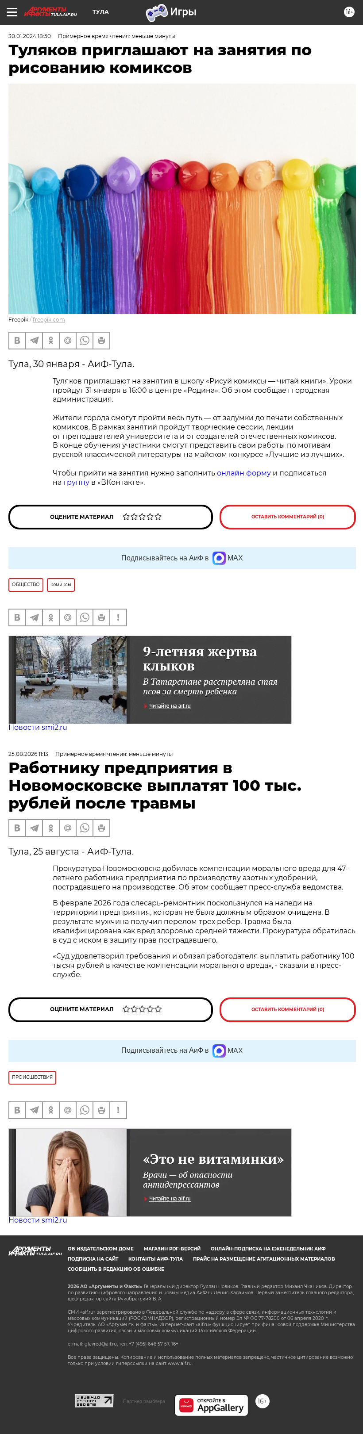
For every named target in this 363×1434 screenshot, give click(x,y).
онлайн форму (244, 473)
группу (76, 482)
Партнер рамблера (144, 1401)
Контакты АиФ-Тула (155, 1259)
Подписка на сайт (93, 1259)
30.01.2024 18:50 (29, 36)
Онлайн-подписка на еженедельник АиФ (268, 1249)
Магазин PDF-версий (172, 1249)
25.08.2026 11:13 (28, 754)
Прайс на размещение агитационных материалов (264, 1259)
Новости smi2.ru (37, 727)
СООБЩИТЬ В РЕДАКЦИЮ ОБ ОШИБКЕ (116, 1269)
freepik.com (49, 319)
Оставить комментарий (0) (287, 517)
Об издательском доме (101, 1249)
